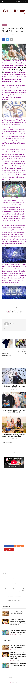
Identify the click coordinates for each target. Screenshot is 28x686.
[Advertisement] (14, 497)
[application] (14, 462)
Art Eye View (13, 634)
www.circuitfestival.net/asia (9, 285)
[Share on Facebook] (3, 39)
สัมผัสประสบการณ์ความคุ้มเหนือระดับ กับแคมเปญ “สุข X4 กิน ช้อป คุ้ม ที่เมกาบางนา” (14, 435)
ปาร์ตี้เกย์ (17, 307)
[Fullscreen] (21, 466)
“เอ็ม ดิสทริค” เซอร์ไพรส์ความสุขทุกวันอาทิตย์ (14, 387)
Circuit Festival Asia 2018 (13, 305)
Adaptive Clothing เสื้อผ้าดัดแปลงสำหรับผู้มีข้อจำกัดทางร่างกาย (6, 354)
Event (11, 616)
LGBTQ (10, 307)
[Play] (6, 466)
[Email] (20, 311)
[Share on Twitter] (7, 39)
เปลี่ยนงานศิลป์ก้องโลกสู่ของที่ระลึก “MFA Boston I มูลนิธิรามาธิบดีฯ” (14, 411)
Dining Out (13, 627)
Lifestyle (4, 24)
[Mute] (19, 466)
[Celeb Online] (14, 11)
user (12, 324)
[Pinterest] (18, 311)
